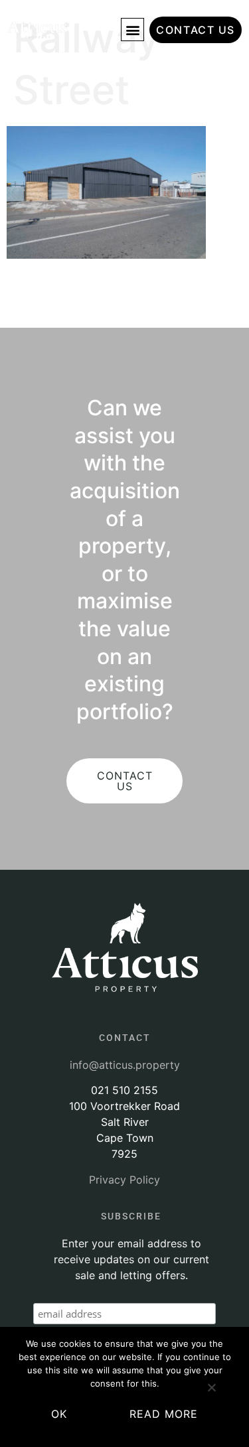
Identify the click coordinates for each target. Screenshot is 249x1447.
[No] (211, 1393)
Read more (163, 1413)
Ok (59, 1413)
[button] (132, 29)
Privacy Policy (124, 1179)
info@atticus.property (125, 1064)
